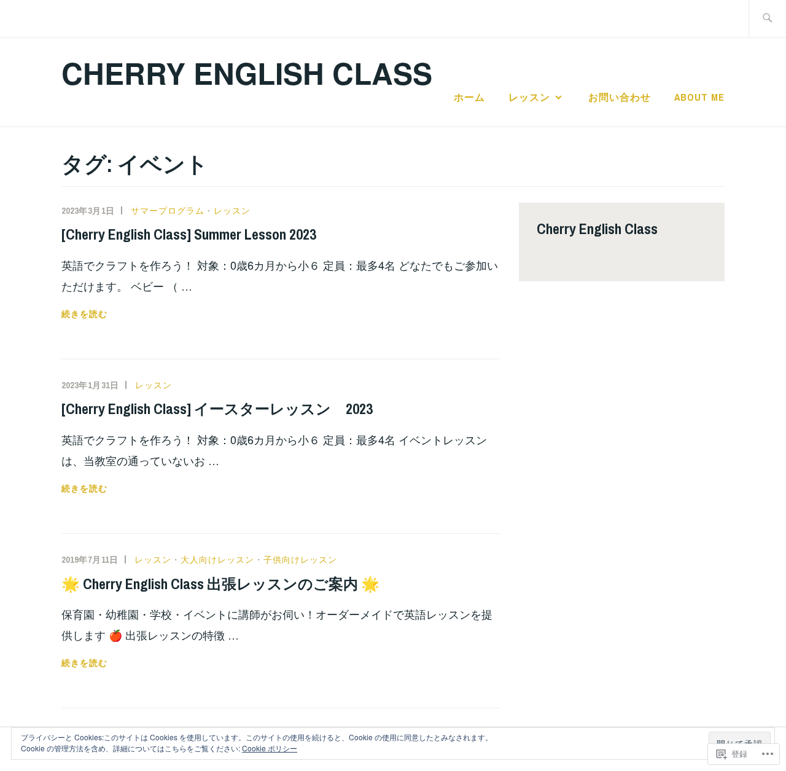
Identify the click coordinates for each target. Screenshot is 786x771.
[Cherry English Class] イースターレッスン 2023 (217, 408)
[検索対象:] (767, 18)
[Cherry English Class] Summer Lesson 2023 (188, 234)
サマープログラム (167, 210)
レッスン (529, 97)
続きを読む (84, 314)
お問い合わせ (619, 97)
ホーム (469, 97)
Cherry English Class (246, 73)
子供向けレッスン (300, 559)
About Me (699, 97)
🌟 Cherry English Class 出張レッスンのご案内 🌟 (220, 583)
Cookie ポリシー (269, 748)
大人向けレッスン (217, 559)
